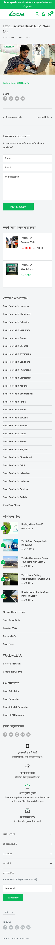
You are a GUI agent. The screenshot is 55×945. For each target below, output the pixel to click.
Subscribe (13, 897)
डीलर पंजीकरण (27, 269)
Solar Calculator (11, 699)
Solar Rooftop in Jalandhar (16, 473)
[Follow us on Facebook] (5, 734)
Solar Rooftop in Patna (14, 401)
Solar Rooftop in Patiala (15, 497)
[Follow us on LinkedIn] (28, 734)
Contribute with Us (12, 671)
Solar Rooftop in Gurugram (16, 329)
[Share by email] (22, 98)
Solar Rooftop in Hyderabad (17, 369)
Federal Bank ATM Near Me (16, 82)
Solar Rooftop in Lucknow (16, 306)
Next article (43, 117)
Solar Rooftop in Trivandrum (17, 353)
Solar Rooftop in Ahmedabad (17, 457)
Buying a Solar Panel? (32, 524)
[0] (49, 14)
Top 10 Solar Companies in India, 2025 (34, 543)
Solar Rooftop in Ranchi (15, 409)
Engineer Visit (28, 242)
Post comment (18, 206)
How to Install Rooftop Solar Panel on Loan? (35, 594)
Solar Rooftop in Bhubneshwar (18, 393)
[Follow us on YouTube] (22, 734)
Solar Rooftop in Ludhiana (16, 481)
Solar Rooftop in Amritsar (16, 489)
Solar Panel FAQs (11, 620)
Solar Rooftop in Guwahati (16, 417)
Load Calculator (11, 691)
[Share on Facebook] (5, 98)
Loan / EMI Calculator (14, 715)
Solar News (8, 644)
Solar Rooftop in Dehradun (16, 322)
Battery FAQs (9, 636)
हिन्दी (6, 912)
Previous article (14, 117)
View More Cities (11, 505)
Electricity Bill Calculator (15, 707)
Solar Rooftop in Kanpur (15, 337)
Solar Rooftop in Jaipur (14, 433)
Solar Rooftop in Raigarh (15, 449)
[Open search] (37, 14)
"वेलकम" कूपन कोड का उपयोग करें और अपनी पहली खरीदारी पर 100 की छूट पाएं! (27, 4)
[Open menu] (4, 14)
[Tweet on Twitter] (17, 98)
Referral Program (11, 663)
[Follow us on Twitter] (11, 734)
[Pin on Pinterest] (11, 98)
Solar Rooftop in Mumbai (15, 425)
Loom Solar (26, 238)
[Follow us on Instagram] (17, 734)
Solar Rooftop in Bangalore (16, 361)
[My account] (43, 14)
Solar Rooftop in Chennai (15, 345)
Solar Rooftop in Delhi (14, 465)
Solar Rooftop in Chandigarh (17, 314)
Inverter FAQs (10, 628)
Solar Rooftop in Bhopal (15, 441)
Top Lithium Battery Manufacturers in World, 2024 (36, 577)
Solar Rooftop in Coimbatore (17, 377)
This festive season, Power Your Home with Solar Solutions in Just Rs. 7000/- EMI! (35, 560)
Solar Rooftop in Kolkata (15, 385)
